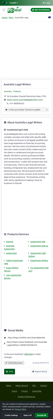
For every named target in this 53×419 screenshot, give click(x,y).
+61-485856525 (16, 103)
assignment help (37, 241)
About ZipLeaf (21, 385)
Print (10, 371)
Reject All (28, 415)
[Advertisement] (26, 49)
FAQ (34, 385)
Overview (8, 91)
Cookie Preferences (26, 397)
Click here (28, 354)
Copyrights (37, 391)
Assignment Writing (39, 260)
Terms (14, 391)
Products (17, 91)
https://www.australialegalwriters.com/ (25, 100)
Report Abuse (41, 371)
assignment (11, 253)
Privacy (24, 391)
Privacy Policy (20, 409)
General (9, 241)
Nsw (11, 17)
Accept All (41, 415)
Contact (43, 385)
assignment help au (39, 246)
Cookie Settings (11, 415)
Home (4, 17)
